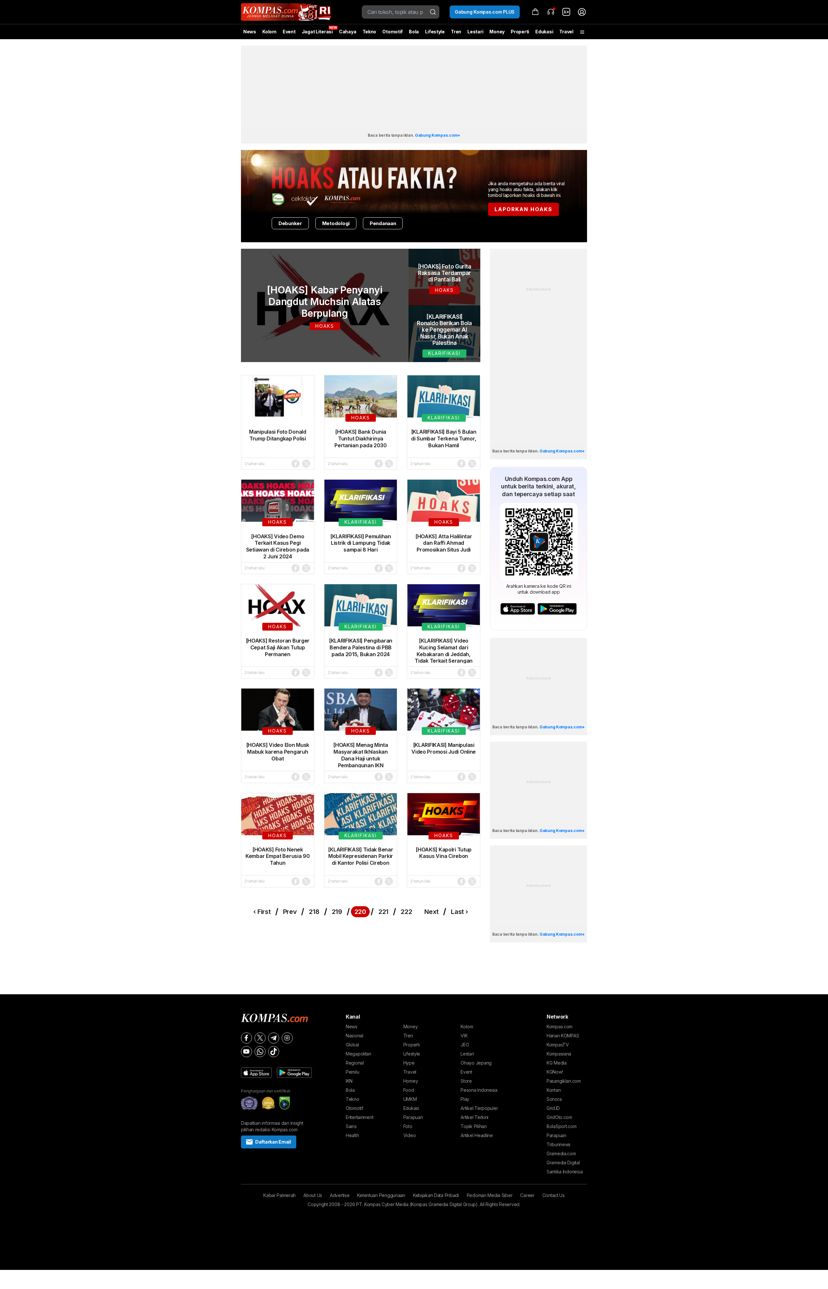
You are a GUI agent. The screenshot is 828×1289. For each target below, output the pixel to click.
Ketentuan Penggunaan (381, 1195)
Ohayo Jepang (476, 1063)
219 (337, 912)
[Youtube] (246, 1051)
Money (497, 31)
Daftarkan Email (273, 1142)
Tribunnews (559, 1144)
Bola (414, 31)
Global (352, 1044)
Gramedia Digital (563, 1162)
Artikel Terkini (474, 1117)
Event (289, 31)
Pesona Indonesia (479, 1090)
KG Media (557, 1063)
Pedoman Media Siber (490, 1195)
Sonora (554, 1099)
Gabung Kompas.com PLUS (485, 12)
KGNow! (555, 1072)
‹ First (261, 912)
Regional (355, 1063)
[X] (260, 1038)
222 (406, 912)
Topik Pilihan (473, 1126)
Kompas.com (559, 1026)
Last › (459, 912)
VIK (464, 1035)
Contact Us (553, 1195)
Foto (407, 1126)
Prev (290, 912)
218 (314, 912)
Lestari (475, 34)
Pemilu (352, 1072)
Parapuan (413, 1117)
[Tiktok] (273, 1051)
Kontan (554, 1090)
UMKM (410, 1099)
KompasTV (558, 1044)
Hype (409, 1063)
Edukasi (544, 31)
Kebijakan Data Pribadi (436, 1195)
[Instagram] (287, 1038)
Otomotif (392, 31)
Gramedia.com (561, 1153)
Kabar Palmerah (279, 1195)
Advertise (339, 1195)
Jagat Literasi (317, 31)
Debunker (290, 223)
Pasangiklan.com (564, 1081)
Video (409, 1135)
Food (408, 1090)
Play (465, 1099)
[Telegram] (273, 1038)
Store (466, 1081)
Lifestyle (434, 31)
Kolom (269, 31)
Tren (456, 31)
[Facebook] (246, 1038)
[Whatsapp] (260, 1051)
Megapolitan (358, 1053)
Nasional (354, 1035)
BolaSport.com (561, 1126)
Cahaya (347, 31)
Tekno (369, 31)
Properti (520, 31)
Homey (410, 1081)
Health (352, 1135)
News (249, 31)
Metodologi (336, 223)
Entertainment (359, 1117)
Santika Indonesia (565, 1171)
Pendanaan (383, 223)
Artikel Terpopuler (479, 1108)
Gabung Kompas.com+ (437, 135)
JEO (465, 1044)
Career (527, 1195)
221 (383, 912)
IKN (349, 1081)
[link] (566, 12)
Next (431, 912)
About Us (312, 1195)
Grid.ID (553, 1108)
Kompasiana (559, 1053)
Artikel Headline (477, 1135)
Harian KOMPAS (563, 1035)
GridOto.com (559, 1117)
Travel (566, 31)
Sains (351, 1126)
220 (360, 912)
